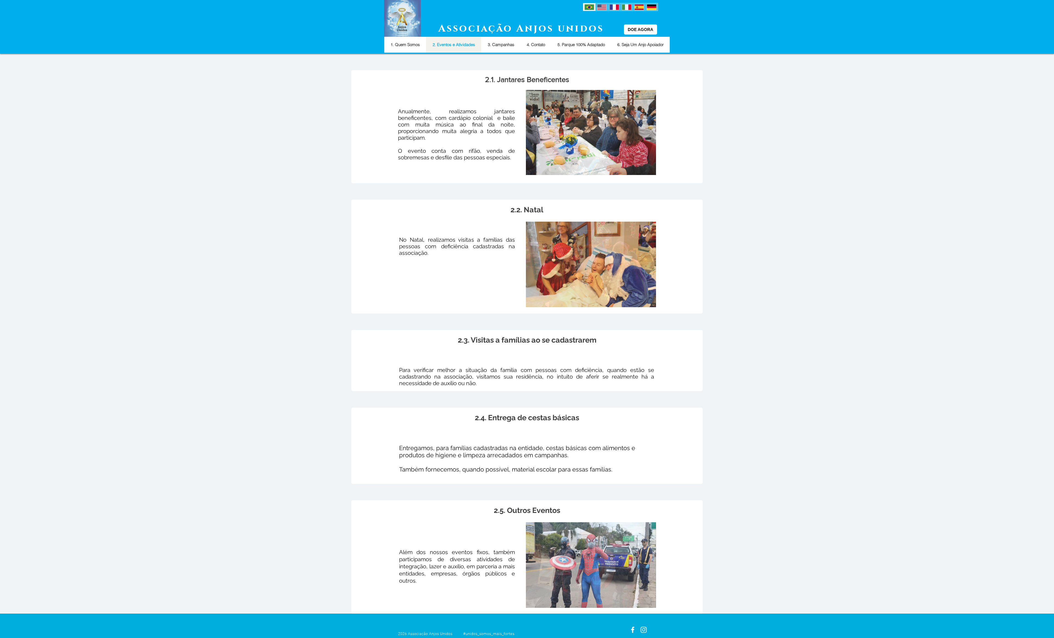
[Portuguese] (589, 7)
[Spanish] (639, 7)
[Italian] (626, 7)
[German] (651, 7)
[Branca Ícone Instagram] (644, 630)
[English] (601, 7)
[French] (614, 7)
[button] (591, 132)
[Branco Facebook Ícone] (633, 630)
